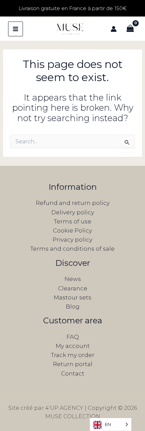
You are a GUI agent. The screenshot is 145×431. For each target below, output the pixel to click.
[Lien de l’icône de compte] (114, 29)
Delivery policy (72, 212)
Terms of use (72, 221)
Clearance (72, 288)
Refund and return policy (73, 203)
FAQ (72, 336)
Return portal (72, 364)
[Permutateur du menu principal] (15, 29)
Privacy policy (72, 239)
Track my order (72, 355)
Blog (73, 306)
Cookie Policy (72, 230)
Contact (72, 373)
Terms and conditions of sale (72, 248)
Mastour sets (72, 297)
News (72, 279)
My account (73, 346)
